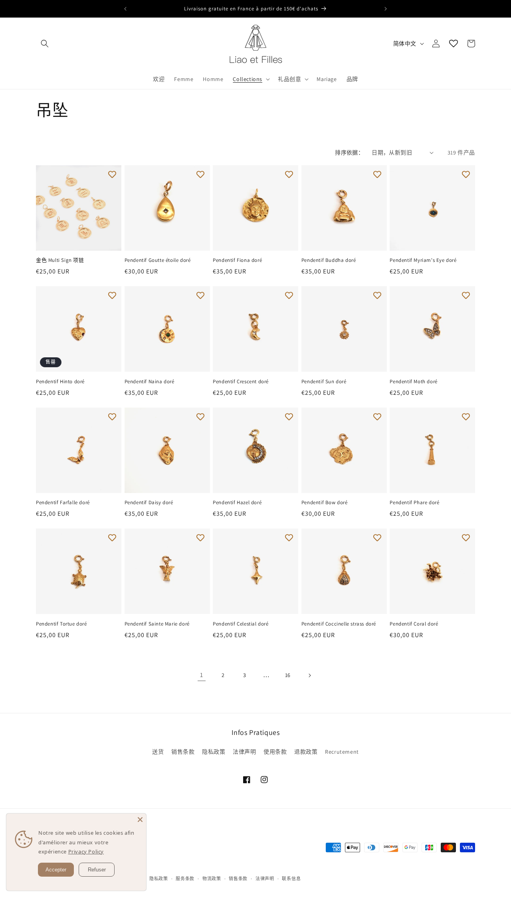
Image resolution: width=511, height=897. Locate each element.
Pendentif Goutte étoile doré (158, 260)
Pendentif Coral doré (414, 624)
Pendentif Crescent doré (241, 381)
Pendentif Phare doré (414, 502)
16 (288, 675)
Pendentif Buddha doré (328, 260)
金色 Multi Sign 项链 (60, 260)
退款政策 (305, 751)
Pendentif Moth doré (413, 381)
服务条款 (185, 878)
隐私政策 (213, 751)
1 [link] (201, 675)
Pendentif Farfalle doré (63, 502)
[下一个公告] (385, 9)
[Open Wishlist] (453, 43)
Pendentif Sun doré (324, 381)
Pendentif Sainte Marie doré (157, 624)
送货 (158, 751)
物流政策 (211, 878)
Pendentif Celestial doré (240, 624)
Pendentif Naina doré (149, 381)
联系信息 (291, 878)
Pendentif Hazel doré (237, 502)
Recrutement (342, 751)
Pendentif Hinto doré (60, 381)
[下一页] (309, 675)
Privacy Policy (56, 852)
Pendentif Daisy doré (149, 502)
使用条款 (275, 751)
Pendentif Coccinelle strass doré (338, 624)
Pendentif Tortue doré (61, 624)
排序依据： (349, 152)
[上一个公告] (125, 9)
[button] (44, 43)
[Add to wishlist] (112, 174)
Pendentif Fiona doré (237, 260)
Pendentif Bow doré (324, 502)
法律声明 (244, 751)
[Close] (140, 820)
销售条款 (182, 751)
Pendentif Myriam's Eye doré (423, 260)
